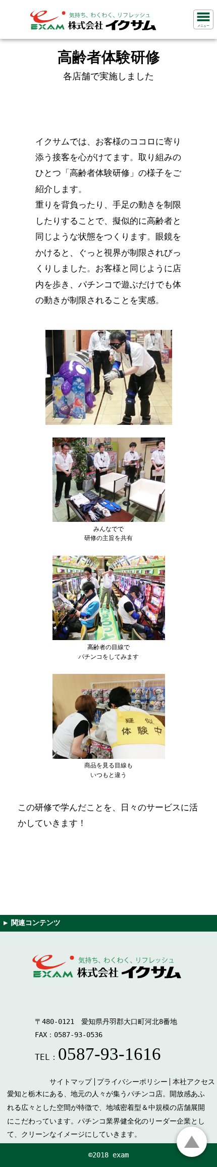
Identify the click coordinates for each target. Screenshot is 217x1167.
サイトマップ (70, 1081)
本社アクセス (194, 1081)
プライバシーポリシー (132, 1081)
